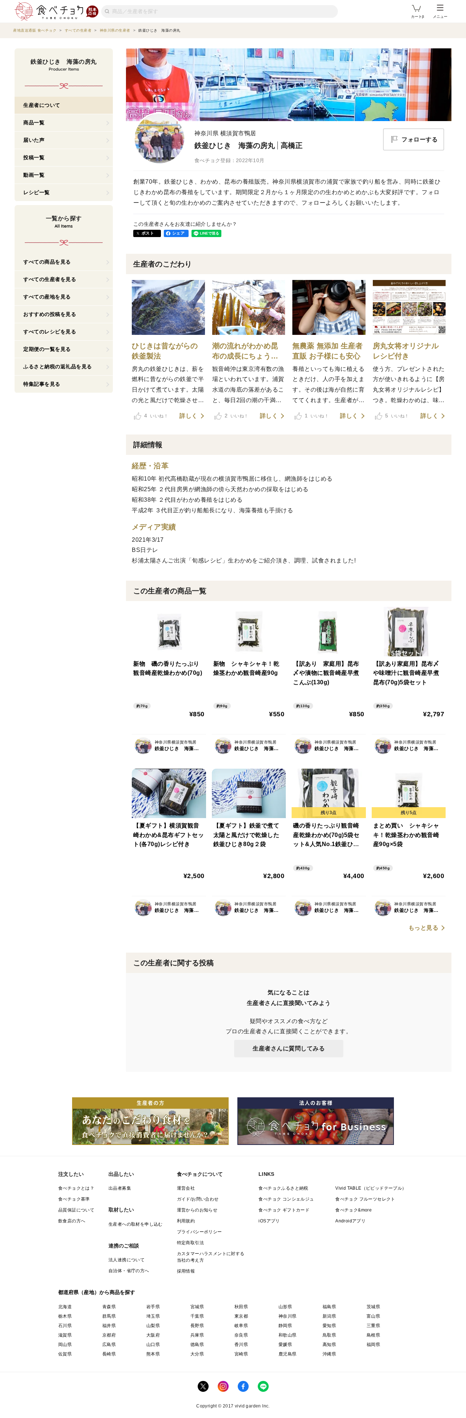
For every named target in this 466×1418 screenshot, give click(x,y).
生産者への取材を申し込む (135, 1224)
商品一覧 (33, 122)
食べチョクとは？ (76, 1188)
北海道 (65, 1306)
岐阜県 (241, 1325)
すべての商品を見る (47, 262)
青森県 (109, 1306)
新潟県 (329, 1316)
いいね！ (156, 415)
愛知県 (329, 1325)
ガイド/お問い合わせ (198, 1199)
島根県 (373, 1335)
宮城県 (197, 1306)
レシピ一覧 (36, 192)
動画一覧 (33, 175)
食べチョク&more (353, 1210)
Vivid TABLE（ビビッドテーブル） (370, 1188)
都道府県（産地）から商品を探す (96, 1292)
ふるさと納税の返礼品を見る (57, 366)
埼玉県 (153, 1316)
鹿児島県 (288, 1354)
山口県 (153, 1344)
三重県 (373, 1325)
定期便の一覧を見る (47, 349)
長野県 (197, 1325)
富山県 (373, 1316)
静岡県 (285, 1325)
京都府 (109, 1335)
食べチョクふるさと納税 (283, 1188)
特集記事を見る (41, 384)
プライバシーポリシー (199, 1231)
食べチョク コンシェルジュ (286, 1199)
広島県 (109, 1344)
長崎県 (109, 1354)
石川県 (65, 1325)
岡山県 (65, 1344)
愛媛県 (285, 1344)
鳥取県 (329, 1335)
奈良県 (241, 1335)
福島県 (329, 1306)
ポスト (148, 233)
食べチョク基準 (74, 1199)
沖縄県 (329, 1354)
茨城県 (373, 1306)
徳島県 (197, 1344)
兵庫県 (197, 1335)
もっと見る (423, 928)
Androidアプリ (350, 1220)
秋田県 (241, 1306)
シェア (178, 233)
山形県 (285, 1306)
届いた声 (33, 140)
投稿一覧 (33, 157)
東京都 (241, 1316)
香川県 (241, 1344)
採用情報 (186, 1271)
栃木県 (65, 1316)
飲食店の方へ (71, 1220)
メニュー (440, 17)
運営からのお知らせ (197, 1210)
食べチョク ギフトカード (283, 1210)
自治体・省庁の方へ (128, 1270)
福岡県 (373, 1344)
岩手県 (153, 1306)
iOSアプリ (269, 1220)
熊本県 (153, 1354)
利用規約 (186, 1220)
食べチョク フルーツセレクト (365, 1199)
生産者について (41, 105)
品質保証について (76, 1210)
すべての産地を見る (47, 297)
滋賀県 (65, 1335)
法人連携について (126, 1259)
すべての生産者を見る (49, 279)
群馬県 (109, 1316)
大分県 (197, 1354)
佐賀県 (65, 1354)
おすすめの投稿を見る (49, 314)
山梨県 (153, 1325)
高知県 (329, 1344)
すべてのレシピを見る (49, 332)
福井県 (109, 1325)
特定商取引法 (190, 1242)
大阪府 (153, 1335)
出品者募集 (119, 1188)
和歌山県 (288, 1335)
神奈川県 (288, 1316)
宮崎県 (241, 1354)
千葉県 (197, 1316)
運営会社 (186, 1188)
